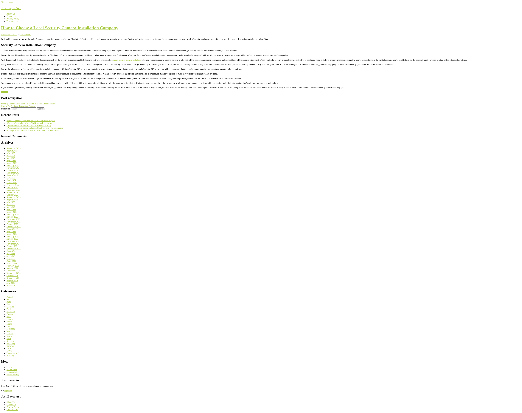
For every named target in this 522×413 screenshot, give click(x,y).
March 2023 (12, 212)
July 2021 (11, 253)
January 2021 (12, 268)
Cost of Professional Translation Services (18, 106)
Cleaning (10, 307)
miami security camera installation (127, 60)
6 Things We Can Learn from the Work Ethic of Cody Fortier (33, 130)
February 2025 (13, 165)
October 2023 (12, 195)
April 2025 (11, 160)
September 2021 (14, 249)
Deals (9, 309)
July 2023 (11, 202)
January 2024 (12, 187)
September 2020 (14, 278)
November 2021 (14, 244)
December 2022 (13, 219)
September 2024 (14, 173)
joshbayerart (26, 34)
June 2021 (11, 256)
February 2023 (13, 214)
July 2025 (11, 153)
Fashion (10, 314)
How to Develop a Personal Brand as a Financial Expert (31, 120)
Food (9, 316)
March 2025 (12, 163)
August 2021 (12, 251)
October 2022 (12, 224)
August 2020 (12, 280)
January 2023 (12, 217)
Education (11, 311)
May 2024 (11, 178)
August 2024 (12, 175)
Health (9, 321)
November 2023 (14, 192)
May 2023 (11, 207)
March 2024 (12, 182)
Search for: (5, 109)
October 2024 (12, 170)
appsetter (8, 390)
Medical (10, 333)
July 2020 (11, 283)
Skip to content (7, 2)
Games (10, 319)
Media (9, 331)
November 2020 (14, 273)
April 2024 (11, 180)
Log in (9, 367)
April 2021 (11, 261)
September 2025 (14, 148)
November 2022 (14, 222)
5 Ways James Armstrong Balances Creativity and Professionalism (35, 128)
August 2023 (12, 200)
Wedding (10, 356)
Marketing (11, 329)
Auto (9, 302)
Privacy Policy (13, 19)
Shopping (11, 343)
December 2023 (13, 190)
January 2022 (12, 239)
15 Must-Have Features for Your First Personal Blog (29, 125)
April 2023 (11, 209)
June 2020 (11, 285)
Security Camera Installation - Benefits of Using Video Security (28, 104)
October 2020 (12, 275)
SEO (9, 338)
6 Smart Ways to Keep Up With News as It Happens (29, 123)
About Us (11, 14)
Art (8, 299)
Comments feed (13, 372)
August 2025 (12, 151)
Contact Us (11, 16)
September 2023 (14, 197)
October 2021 (12, 246)
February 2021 (13, 266)
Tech (9, 348)
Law (8, 326)
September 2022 (14, 226)
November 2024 (14, 168)
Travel (9, 351)
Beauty (10, 304)
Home (9, 324)
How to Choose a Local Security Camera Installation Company (59, 27)
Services (4, 92)
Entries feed (12, 369)
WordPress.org (13, 374)
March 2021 (12, 263)
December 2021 (13, 241)
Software (10, 346)
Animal (10, 297)
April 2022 (11, 231)
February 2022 (13, 236)
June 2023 (11, 204)
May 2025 (11, 158)
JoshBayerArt (11, 8)
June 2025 (11, 155)
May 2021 (11, 258)
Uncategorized (13, 353)
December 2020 (13, 271)
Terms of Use (12, 21)
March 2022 (12, 234)
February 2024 (13, 185)
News (9, 336)
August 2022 (12, 229)
